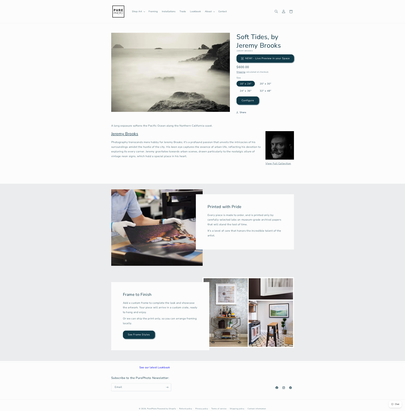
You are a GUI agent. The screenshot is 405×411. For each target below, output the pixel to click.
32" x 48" (265, 90)
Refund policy (185, 408)
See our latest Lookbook (154, 367)
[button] (138, 11)
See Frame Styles (139, 334)
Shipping (241, 72)
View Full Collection (278, 163)
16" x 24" (245, 83)
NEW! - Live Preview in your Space (267, 58)
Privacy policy (201, 408)
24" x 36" (245, 90)
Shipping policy (237, 408)
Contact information (257, 408)
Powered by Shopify (166, 408)
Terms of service (219, 408)
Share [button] (243, 112)
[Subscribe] (167, 387)
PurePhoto (152, 408)
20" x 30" (265, 83)
